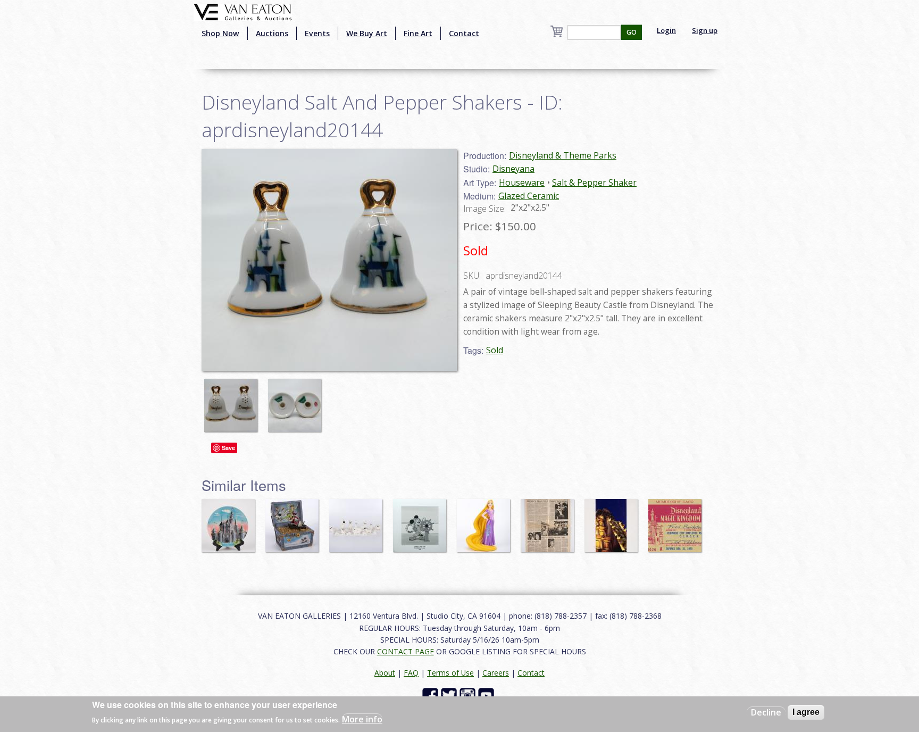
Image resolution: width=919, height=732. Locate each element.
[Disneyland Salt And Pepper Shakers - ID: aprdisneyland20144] (233, 400)
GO (631, 32)
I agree (806, 712)
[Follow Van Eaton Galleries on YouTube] (487, 695)
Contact (464, 33)
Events (317, 33)
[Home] (243, 11)
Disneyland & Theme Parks (562, 155)
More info (362, 719)
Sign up (704, 30)
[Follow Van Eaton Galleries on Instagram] (469, 695)
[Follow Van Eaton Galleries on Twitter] (450, 695)
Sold (494, 350)
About (384, 673)
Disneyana (513, 168)
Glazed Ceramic (528, 196)
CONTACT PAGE (405, 651)
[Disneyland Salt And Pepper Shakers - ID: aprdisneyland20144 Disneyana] (329, 258)
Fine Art (418, 33)
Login (666, 30)
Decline (766, 712)
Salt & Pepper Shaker (594, 182)
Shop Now (220, 33)
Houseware (522, 182)
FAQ (411, 673)
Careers (495, 673)
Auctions (272, 33)
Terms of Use (450, 673)
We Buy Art (366, 33)
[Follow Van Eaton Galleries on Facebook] (431, 695)
